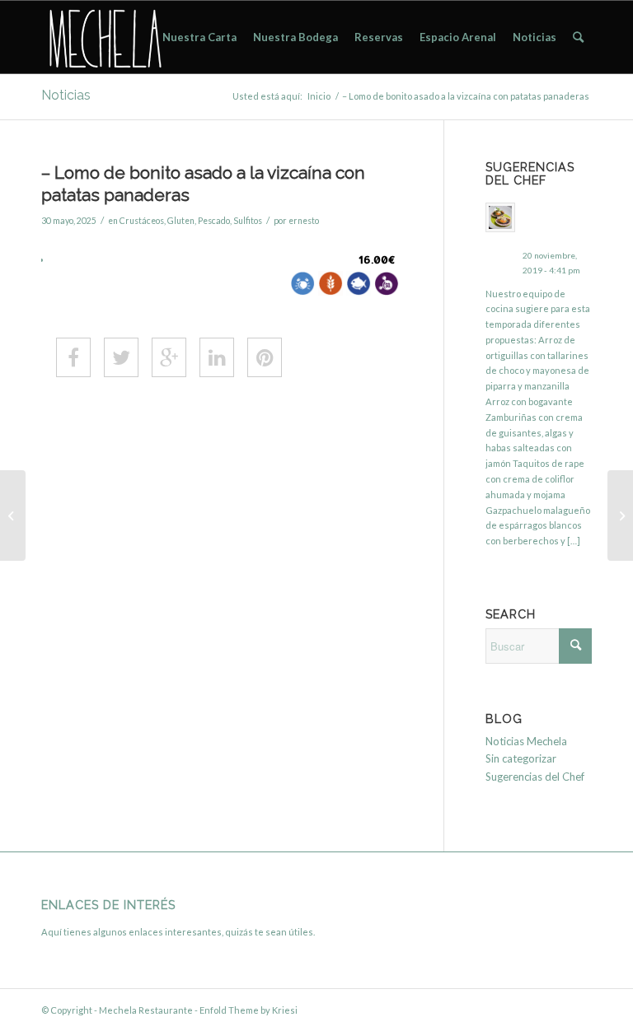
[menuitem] (199, 37)
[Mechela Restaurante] (103, 37)
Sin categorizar (520, 758)
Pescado (214, 221)
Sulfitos (247, 221)
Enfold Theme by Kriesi (248, 1010)
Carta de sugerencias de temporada (555, 224)
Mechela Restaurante (146, 1010)
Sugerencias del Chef (534, 776)
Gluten (181, 221)
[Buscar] (578, 37)
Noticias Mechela (526, 741)
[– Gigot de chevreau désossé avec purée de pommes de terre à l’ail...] (13, 515)
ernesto (303, 221)
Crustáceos (142, 221)
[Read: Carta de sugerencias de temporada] (500, 217)
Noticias (66, 95)
